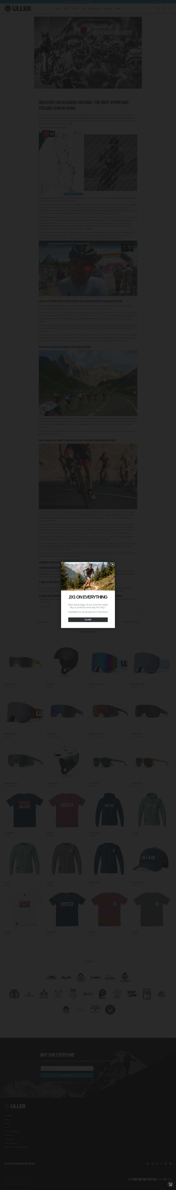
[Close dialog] (112, 564)
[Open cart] (170, 1184)
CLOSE (88, 620)
